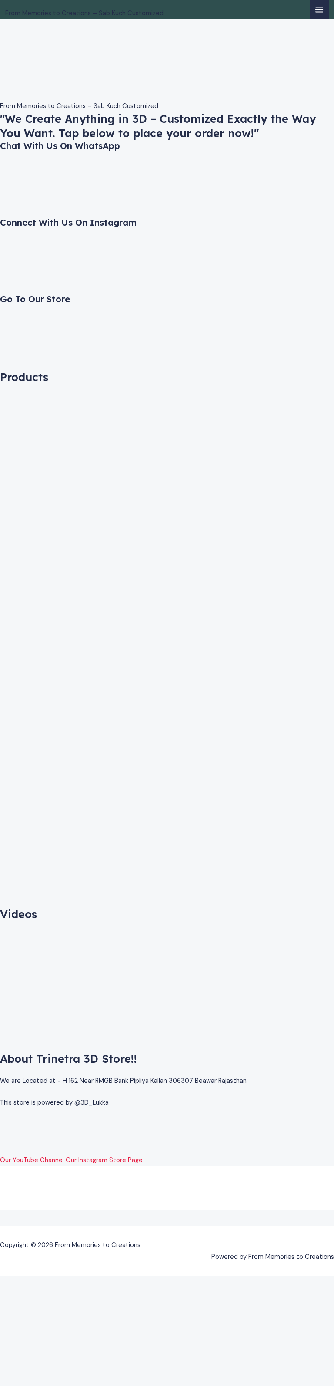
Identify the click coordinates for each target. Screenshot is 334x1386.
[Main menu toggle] (319, 9)
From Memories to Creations (84, 4)
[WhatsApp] (2, 1124)
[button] (167, 1218)
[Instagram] (2, 1136)
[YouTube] (2, 1148)
